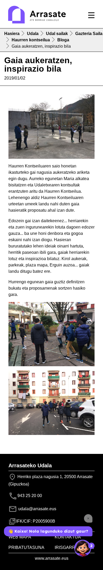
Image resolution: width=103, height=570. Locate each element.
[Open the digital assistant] (82, 548)
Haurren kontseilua (31, 40)
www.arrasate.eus (51, 558)
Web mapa (19, 537)
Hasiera (12, 33)
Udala (33, 33)
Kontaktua (68, 537)
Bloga (63, 40)
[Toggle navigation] (91, 15)
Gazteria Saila (88, 33)
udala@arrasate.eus (36, 509)
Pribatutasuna (26, 547)
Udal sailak (57, 33)
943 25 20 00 (29, 495)
